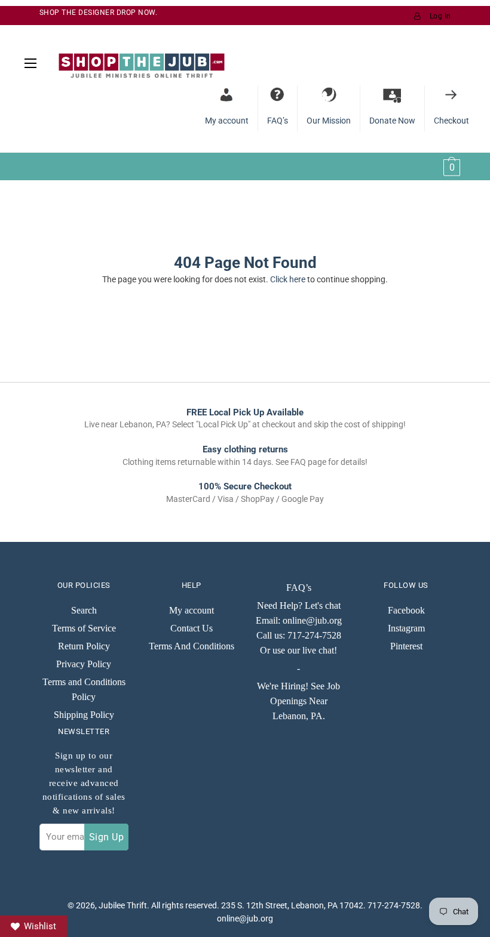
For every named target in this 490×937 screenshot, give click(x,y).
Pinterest (406, 646)
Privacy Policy (83, 664)
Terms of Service (84, 628)
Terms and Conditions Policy (83, 689)
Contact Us (191, 628)
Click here (287, 279)
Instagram (406, 628)
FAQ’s (298, 587)
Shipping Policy (84, 715)
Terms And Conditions (191, 646)
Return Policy (84, 646)
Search (84, 610)
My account (191, 610)
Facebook (406, 610)
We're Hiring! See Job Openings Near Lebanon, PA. (298, 701)
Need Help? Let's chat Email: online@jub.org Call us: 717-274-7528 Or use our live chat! (299, 627)
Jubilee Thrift (123, 905)
